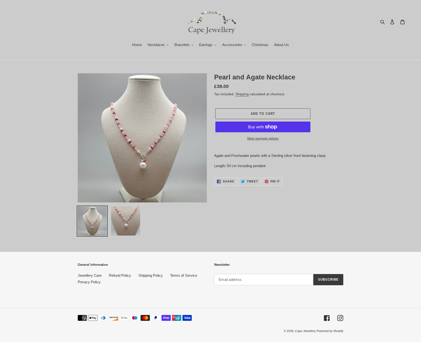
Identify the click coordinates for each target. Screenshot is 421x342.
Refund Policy (120, 275)
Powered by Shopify (330, 331)
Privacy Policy (89, 282)
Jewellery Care (90, 275)
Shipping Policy (150, 275)
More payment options (263, 138)
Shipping (242, 94)
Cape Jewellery (305, 331)
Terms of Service (183, 275)
